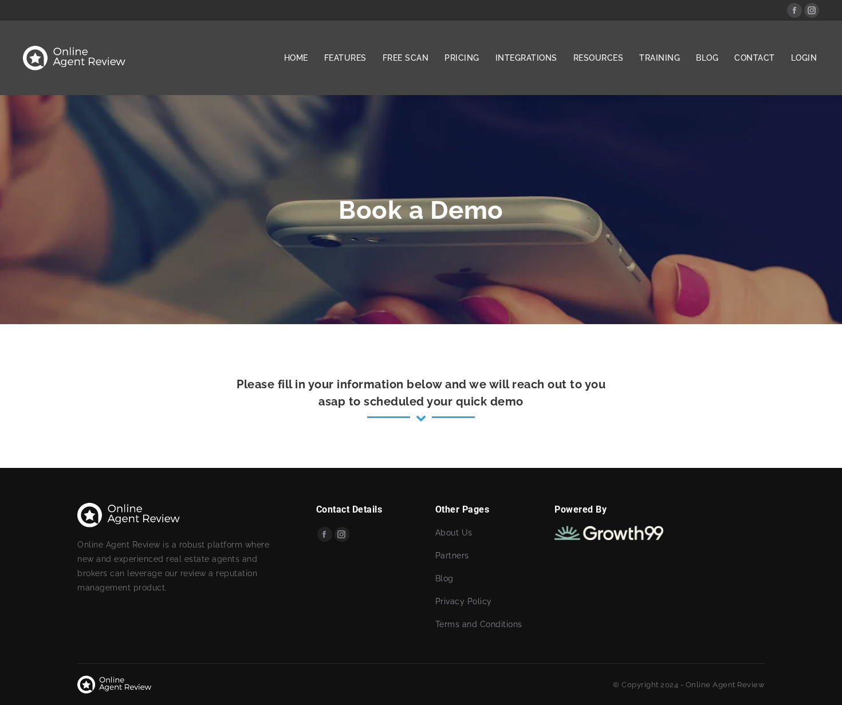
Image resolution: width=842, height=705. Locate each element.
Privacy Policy (463, 601)
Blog (444, 578)
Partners (452, 555)
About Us (454, 532)
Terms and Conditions (478, 624)
